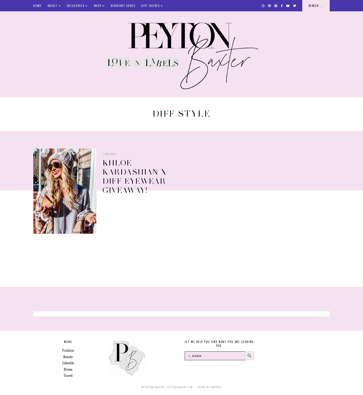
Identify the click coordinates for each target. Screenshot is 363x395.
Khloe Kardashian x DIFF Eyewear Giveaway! (134, 176)
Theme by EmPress (210, 387)
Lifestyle (68, 363)
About (52, 6)
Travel (68, 375)
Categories (75, 6)
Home (37, 6)
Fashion (68, 350)
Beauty (68, 357)
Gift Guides (150, 6)
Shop (97, 6)
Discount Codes (123, 6)
